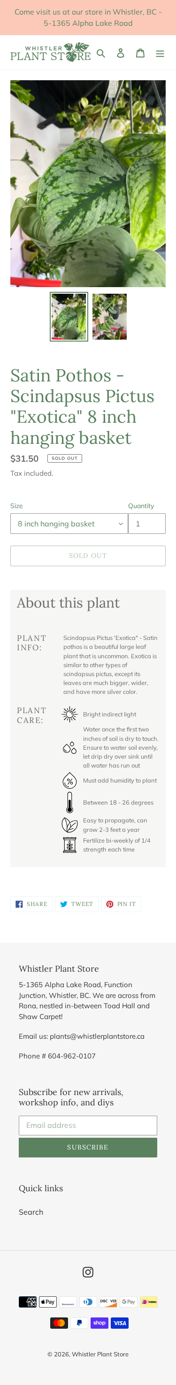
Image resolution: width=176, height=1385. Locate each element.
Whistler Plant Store (100, 1354)
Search (31, 1212)
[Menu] (160, 52)
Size (16, 506)
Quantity (141, 506)
